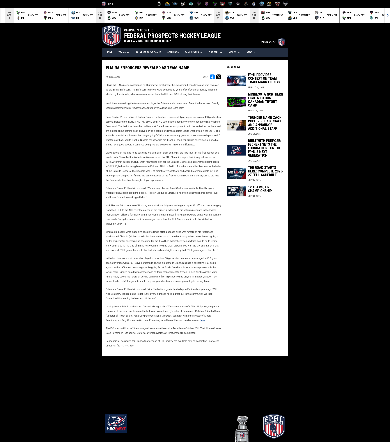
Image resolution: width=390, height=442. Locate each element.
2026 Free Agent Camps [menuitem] (148, 52)
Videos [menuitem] (235, 52)
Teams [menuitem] (124, 52)
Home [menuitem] (109, 52)
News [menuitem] (251, 52)
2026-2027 (273, 42)
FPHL (107, 4)
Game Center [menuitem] (194, 52)
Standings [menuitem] (173, 52)
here (202, 320)
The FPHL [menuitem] (216, 52)
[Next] (387, 15)
